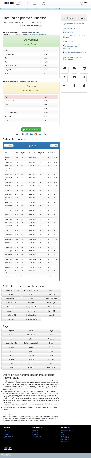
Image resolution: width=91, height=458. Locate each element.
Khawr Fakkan (11, 298)
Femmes (74, 88)
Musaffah (51, 315)
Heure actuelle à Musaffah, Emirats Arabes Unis (32, 34)
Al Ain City (51, 307)
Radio (64, 80)
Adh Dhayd (31, 311)
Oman (51, 343)
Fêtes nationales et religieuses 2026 (73, 23)
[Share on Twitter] (27, 134)
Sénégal (51, 351)
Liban (31, 339)
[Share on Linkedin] (31, 134)
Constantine (70, 47)
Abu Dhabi (51, 311)
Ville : (33, 22)
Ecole (62, 434)
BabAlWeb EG (65, 438)
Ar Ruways (51, 302)
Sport (83, 80)
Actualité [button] (18, 4)
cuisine (84, 88)
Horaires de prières (69, 28)
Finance (64, 88)
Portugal (51, 359)
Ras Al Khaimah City (31, 290)
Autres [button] (43, 4)
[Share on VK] (40, 134)
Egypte (50, 335)
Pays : (5, 22)
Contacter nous (8, 438)
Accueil (6, 431)
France (11, 355)
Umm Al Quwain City (11, 290)
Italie (11, 363)
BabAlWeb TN (65, 439)
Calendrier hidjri (68, 41)
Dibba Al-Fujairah (51, 298)
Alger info (35, 438)
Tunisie (31, 330)
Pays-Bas (51, 355)
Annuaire (6, 434)
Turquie (11, 367)
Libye (51, 330)
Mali (11, 351)
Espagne (31, 359)
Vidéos (74, 80)
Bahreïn (11, 347)
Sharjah (31, 302)
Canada (31, 367)
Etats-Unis (51, 367)
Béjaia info (35, 431)
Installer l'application (32, 129)
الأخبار (74, 71)
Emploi (63, 432)
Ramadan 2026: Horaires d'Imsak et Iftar (74, 36)
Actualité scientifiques (67, 431)
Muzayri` (51, 290)
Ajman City (11, 311)
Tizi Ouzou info (36, 436)
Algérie (11, 330)
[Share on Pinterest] (44, 134)
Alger (64, 47)
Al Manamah (11, 307)
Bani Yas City (31, 315)
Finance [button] (27, 4)
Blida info (35, 432)
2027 (64, 25)
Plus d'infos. (59, 9)
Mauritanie (31, 335)
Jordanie (51, 339)
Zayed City (51, 294)
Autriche (51, 363)
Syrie (11, 339)
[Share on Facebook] (23, 134)
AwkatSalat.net (65, 441)
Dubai (31, 298)
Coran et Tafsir (68, 32)
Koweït (51, 347)
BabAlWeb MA (65, 436)
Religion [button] (35, 4)
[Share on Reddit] (36, 134)
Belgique (31, 355)
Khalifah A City (11, 315)
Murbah (11, 294)
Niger (31, 351)
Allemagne (31, 363)
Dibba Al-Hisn (11, 302)
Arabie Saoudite (11, 343)
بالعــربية (83, 4)
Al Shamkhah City (11, 319)
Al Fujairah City (31, 307)
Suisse (11, 359)
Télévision (84, 71)
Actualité (64, 71)
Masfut (31, 294)
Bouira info (35, 434)
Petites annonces (8, 436)
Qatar (31, 347)
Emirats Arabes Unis (31, 343)
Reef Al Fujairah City (31, 319)
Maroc (11, 335)
